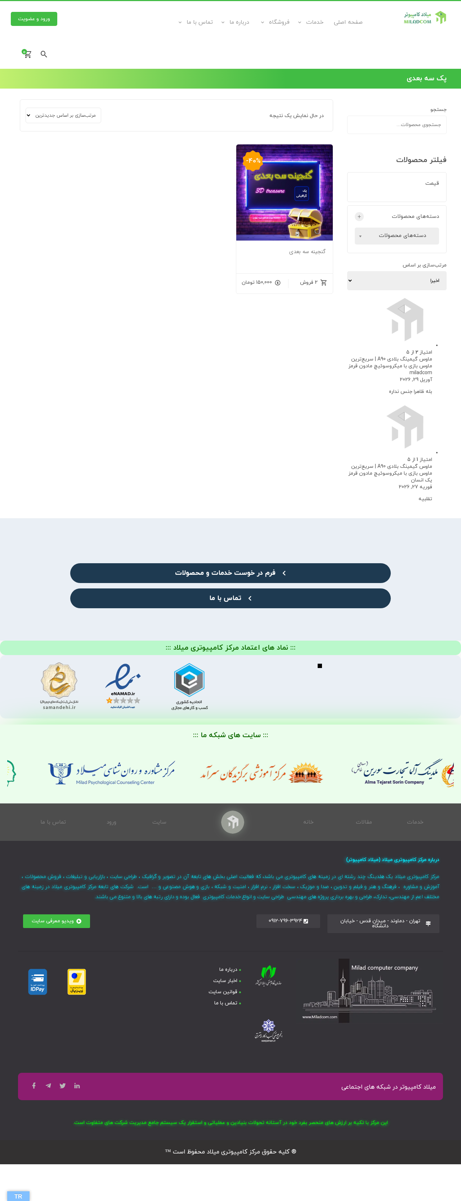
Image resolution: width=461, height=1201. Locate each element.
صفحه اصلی (348, 22)
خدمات (314, 22)
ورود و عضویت (34, 18)
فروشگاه (279, 22)
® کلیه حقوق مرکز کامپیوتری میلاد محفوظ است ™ (230, 1152)
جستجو (438, 109)
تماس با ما (200, 22)
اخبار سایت (225, 980)
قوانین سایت (223, 992)
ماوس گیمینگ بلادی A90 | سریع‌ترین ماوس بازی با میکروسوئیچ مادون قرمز (390, 362)
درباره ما (239, 22)
